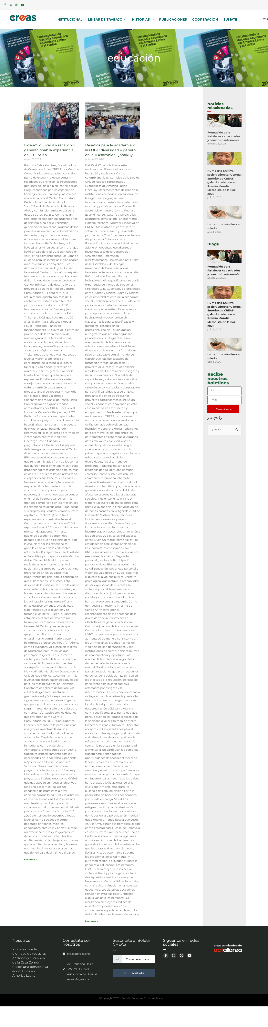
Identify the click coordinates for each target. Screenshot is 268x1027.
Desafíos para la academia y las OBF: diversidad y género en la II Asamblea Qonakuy (110, 150)
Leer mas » (30, 859)
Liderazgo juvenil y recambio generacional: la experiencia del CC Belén (49, 150)
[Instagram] (17, 5)
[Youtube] (23, 5)
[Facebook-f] (5, 5)
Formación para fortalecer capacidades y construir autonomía (223, 136)
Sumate (230, 19)
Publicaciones (173, 19)
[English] (264, 19)
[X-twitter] (11, 5)
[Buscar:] (224, 430)
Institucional (69, 19)
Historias (141, 19)
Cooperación (205, 19)
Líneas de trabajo (105, 19)
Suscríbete (136, 973)
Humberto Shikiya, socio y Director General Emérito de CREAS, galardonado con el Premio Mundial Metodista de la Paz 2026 (224, 182)
